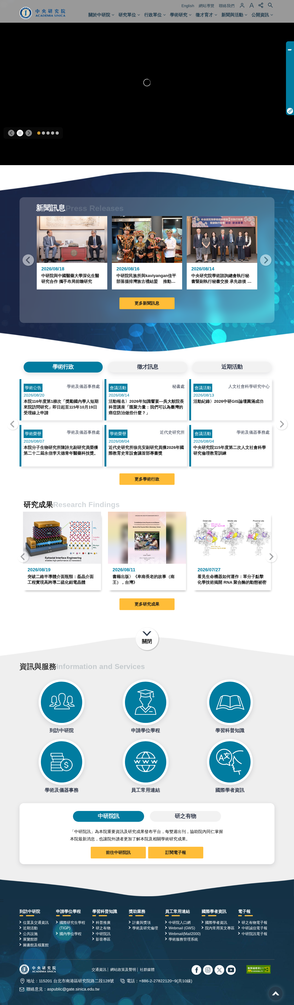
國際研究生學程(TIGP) (72, 925)
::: (1, 900)
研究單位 (127, 14)
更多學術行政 (147, 479)
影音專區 (103, 939)
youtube (231, 970)
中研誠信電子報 (254, 928)
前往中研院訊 (118, 852)
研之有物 (103, 928)
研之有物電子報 (254, 922)
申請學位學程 (146, 702)
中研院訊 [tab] (108, 816)
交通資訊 (99, 969)
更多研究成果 (147, 604)
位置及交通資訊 (36, 922)
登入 (242, 5)
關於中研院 (99, 14)
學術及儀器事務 (62, 762)
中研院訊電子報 (254, 934)
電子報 (244, 911)
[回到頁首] (276, 993)
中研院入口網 (180, 922)
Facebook (197, 970)
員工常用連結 (146, 762)
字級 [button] (251, 5)
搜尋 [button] (270, 5)
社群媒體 (147, 969)
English (187, 6)
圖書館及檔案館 (36, 945)
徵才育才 (204, 14)
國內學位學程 (70, 934)
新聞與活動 (232, 14)
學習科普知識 (230, 702)
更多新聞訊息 (147, 303)
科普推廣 (103, 922)
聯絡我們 (227, 6)
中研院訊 (103, 934)
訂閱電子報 (175, 852)
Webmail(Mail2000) (185, 934)
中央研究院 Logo (42, 11)
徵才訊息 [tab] (147, 367)
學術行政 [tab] (63, 367)
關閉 (147, 641)
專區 (290, 45)
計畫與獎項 (141, 922)
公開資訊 (260, 14)
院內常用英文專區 (220, 928)
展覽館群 (30, 939)
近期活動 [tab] (232, 367)
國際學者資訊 (230, 762)
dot (38, 133)
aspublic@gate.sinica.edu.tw (73, 989)
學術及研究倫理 (145, 928)
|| (20, 133)
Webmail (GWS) (182, 928)
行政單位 (153, 14)
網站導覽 (206, 6)
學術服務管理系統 (183, 939)
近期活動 (30, 928)
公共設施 (30, 934)
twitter (208, 970)
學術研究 (178, 14)
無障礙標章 (260, 969)
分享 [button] (261, 5)
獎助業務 (137, 911)
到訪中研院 (62, 702)
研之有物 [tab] (185, 816)
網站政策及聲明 (123, 969)
